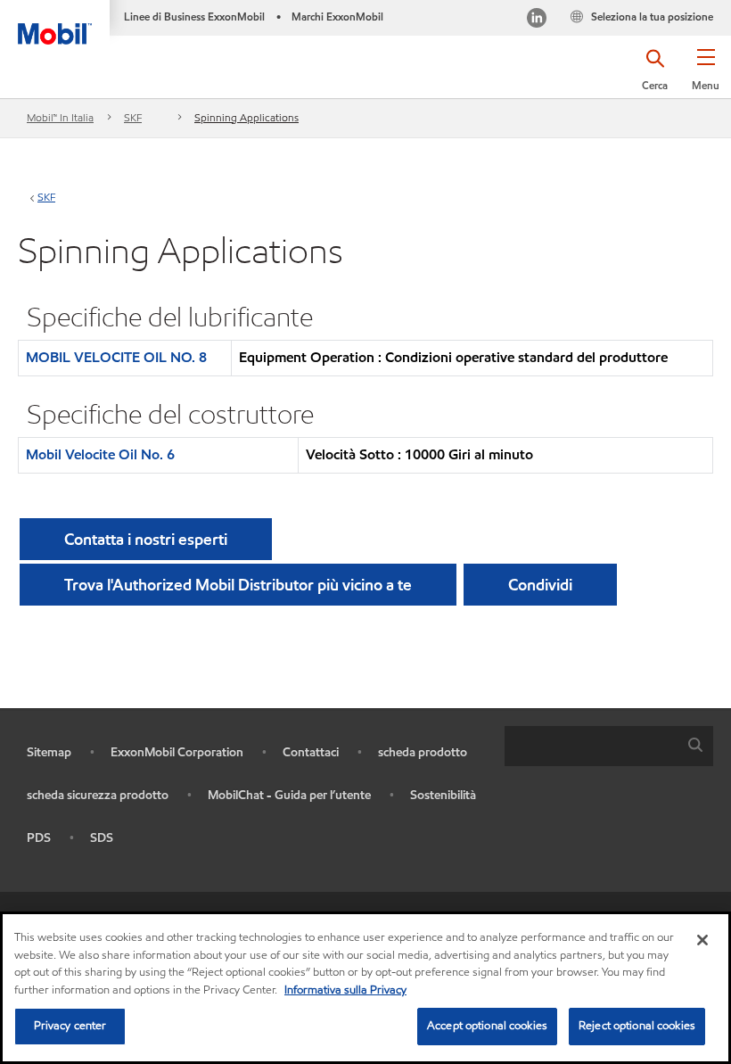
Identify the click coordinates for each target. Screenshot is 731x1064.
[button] (705, 76)
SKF (133, 117)
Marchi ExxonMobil (337, 16)
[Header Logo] (55, 22)
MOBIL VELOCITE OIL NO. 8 (116, 357)
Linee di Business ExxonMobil (194, 16)
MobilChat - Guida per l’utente (289, 795)
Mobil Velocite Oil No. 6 (100, 454)
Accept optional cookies (487, 1026)
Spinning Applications (246, 117)
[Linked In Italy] (537, 20)
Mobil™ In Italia (60, 117)
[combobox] (609, 746)
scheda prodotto (422, 752)
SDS (101, 837)
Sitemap (49, 752)
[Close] (702, 940)
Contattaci (311, 752)
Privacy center (70, 1026)
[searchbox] (591, 746)
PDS (39, 837)
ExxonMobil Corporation (177, 752)
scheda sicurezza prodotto (97, 795)
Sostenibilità (443, 795)
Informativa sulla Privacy (345, 990)
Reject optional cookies (637, 1026)
